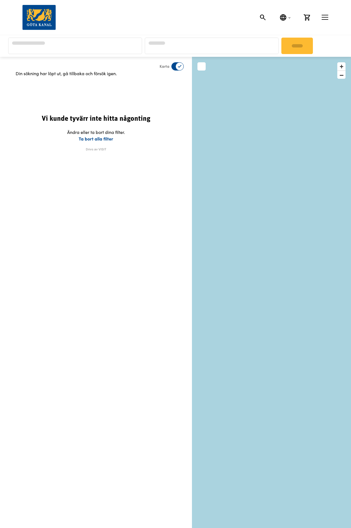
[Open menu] (325, 17)
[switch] (174, 66)
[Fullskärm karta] (201, 66)
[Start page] (39, 17)
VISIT (102, 149)
